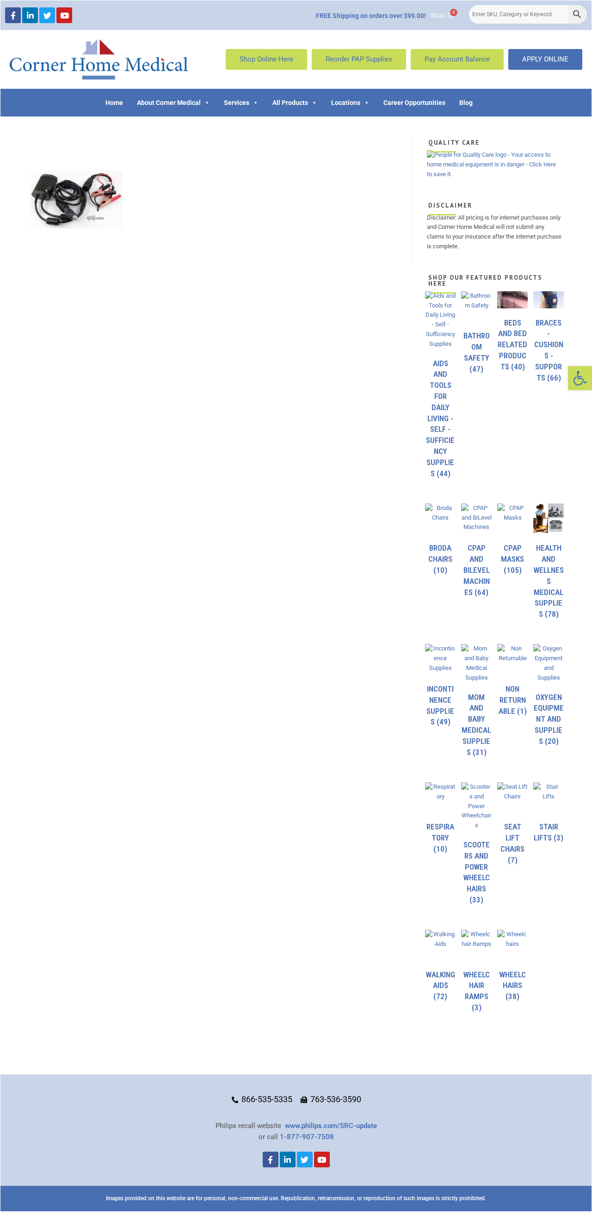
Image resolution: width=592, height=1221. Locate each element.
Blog (466, 102)
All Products (290, 102)
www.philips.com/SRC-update (331, 1126)
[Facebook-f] (13, 15)
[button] (580, 378)
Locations (345, 102)
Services (236, 102)
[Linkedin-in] (30, 15)
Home (114, 102)
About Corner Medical (169, 102)
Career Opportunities (414, 102)
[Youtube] (64, 15)
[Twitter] (47, 15)
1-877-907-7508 (307, 1137)
